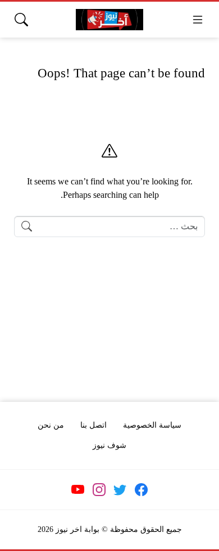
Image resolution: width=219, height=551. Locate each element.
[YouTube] (78, 490)
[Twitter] (120, 490)
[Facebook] (141, 490)
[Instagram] (99, 490)
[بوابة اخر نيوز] (109, 20)
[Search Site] (21, 19)
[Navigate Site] (197, 19)
